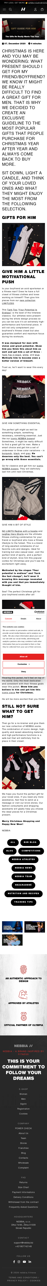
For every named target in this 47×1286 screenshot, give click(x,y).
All (13, 842)
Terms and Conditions (23, 1278)
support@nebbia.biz (23, 1243)
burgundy (7, 454)
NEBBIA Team (23, 877)
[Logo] (23, 9)
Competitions (31, 851)
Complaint (23, 1168)
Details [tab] (23, 619)
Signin (23, 1104)
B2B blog (30, 842)
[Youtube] (24, 1262)
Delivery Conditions (24, 1197)
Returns (23, 1183)
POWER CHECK (23, 1129)
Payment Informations (23, 1192)
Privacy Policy (17, 1281)
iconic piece (8, 693)
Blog (9, 851)
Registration (23, 1109)
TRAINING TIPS (23, 902)
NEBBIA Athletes (23, 860)
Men (23, 1099)
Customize (22, 664)
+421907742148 (23, 1247)
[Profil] (35, 9)
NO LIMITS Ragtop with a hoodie (20, 531)
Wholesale (23, 1163)
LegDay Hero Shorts (13, 534)
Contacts (23, 1158)
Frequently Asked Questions (23, 1207)
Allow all (23, 657)
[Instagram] (19, 1262)
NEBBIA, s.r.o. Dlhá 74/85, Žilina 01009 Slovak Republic (23, 1225)
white (26, 355)
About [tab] (38, 619)
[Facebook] (14, 1262)
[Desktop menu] (4, 9)
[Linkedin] (30, 1262)
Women (23, 1094)
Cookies (23, 1114)
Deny (23, 672)
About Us (23, 1134)
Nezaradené (23, 885)
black (17, 454)
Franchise (23, 1148)
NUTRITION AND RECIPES (23, 894)
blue (37, 355)
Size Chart (23, 1188)
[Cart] (42, 9)
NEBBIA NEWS (23, 868)
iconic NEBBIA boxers (22, 439)
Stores (23, 1143)
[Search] (10, 9)
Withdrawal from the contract (23, 1202)
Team (23, 1138)
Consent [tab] (8, 619)
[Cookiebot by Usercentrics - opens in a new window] (34, 612)
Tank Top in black (11, 355)
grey (28, 454)
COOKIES (35, 1281)
